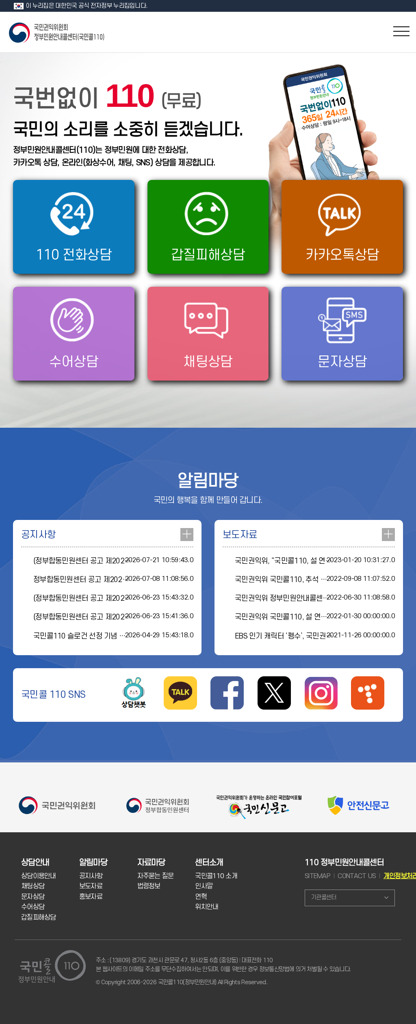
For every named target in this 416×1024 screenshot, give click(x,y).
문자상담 (32, 897)
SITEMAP (317, 876)
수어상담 (32, 907)
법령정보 (148, 886)
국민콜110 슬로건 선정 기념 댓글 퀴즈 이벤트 (101, 636)
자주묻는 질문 (155, 876)
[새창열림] (227, 682)
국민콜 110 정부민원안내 (57, 32)
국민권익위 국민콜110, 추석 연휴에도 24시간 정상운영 (317, 580)
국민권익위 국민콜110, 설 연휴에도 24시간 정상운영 (313, 617)
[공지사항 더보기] (186, 534)
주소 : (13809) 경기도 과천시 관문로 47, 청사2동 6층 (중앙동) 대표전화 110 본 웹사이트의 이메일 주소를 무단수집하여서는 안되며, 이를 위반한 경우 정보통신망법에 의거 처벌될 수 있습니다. (223, 965)
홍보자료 (90, 897)
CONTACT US (357, 876)
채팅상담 (32, 886)
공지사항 (90, 876)
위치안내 (206, 907)
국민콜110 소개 (216, 876)
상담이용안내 (38, 876)
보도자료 (90, 886)
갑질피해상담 (38, 917)
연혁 (201, 897)
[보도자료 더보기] (388, 534)
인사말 (203, 886)
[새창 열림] (133, 682)
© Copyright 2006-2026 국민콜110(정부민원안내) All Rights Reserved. (181, 982)
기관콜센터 (323, 897)
